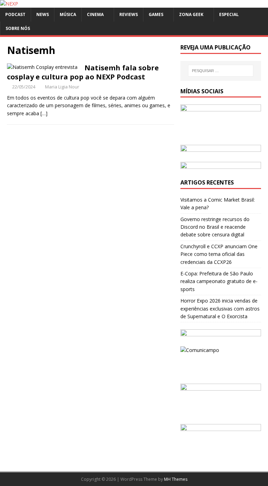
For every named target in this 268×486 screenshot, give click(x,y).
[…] (43, 113)
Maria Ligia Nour (62, 87)
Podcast (15, 14)
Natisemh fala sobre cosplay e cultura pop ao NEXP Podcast (83, 72)
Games (156, 14)
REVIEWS (128, 14)
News (42, 14)
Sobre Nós (18, 28)
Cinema (95, 14)
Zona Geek (191, 14)
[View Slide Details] (220, 150)
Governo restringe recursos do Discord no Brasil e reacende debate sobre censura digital (215, 227)
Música (68, 14)
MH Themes (175, 479)
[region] (220, 150)
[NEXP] (9, 3)
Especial (229, 14)
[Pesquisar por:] (221, 71)
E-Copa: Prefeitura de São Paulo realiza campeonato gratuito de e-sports (219, 281)
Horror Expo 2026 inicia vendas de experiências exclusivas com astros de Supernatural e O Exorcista (220, 308)
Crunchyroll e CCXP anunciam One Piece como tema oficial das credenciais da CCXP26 (219, 254)
